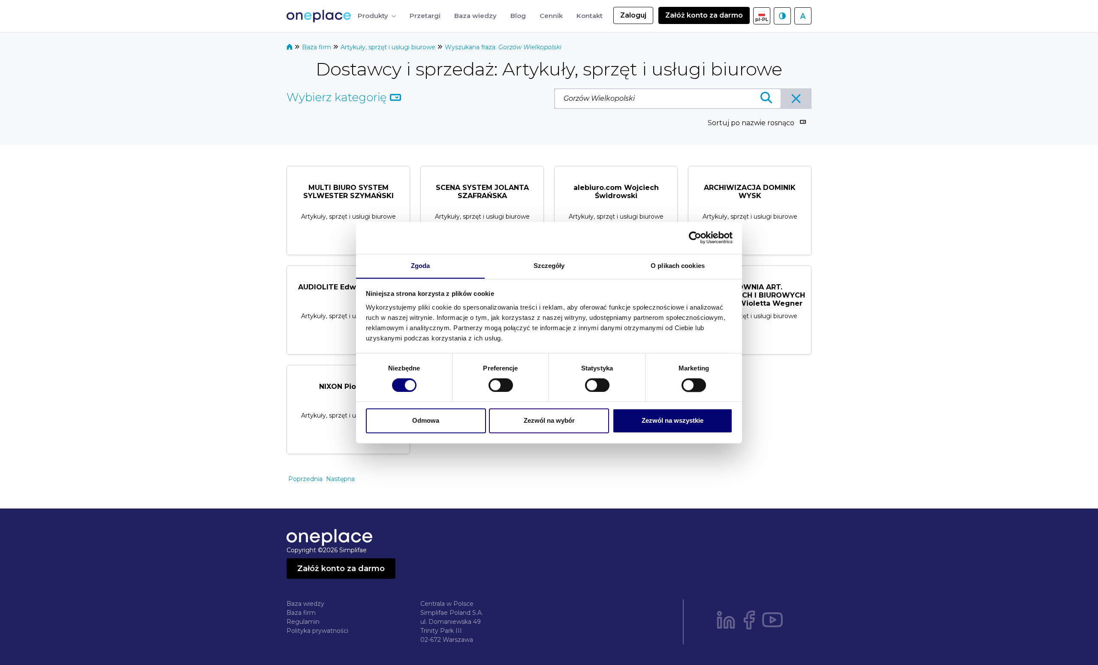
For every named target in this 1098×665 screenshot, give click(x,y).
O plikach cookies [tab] (678, 265)
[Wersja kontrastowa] (782, 15)
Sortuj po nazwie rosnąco (751, 123)
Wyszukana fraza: (503, 47)
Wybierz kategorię (338, 97)
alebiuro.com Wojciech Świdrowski (616, 192)
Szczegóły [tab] (549, 265)
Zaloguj (633, 15)
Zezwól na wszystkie (672, 420)
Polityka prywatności (317, 631)
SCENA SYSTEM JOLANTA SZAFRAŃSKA (482, 192)
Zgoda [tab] (420, 265)
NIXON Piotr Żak (348, 386)
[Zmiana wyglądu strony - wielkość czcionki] (802, 15)
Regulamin (303, 622)
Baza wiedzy (305, 604)
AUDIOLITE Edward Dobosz (348, 287)
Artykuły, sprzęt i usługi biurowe (389, 47)
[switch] (501, 385)
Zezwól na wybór (549, 420)
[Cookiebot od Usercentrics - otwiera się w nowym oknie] (695, 237)
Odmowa (425, 420)
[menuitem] (376, 16)
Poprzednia (305, 479)
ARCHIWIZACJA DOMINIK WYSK (750, 192)
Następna (340, 479)
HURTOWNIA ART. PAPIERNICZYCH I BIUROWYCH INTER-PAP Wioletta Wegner (749, 295)
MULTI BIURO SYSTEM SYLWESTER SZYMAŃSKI (348, 192)
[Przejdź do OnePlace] (320, 16)
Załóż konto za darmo (704, 15)
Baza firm (317, 47)
